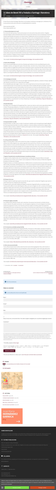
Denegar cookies (42, 487)
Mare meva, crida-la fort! (8, 402)
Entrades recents (6, 271)
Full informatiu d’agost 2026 (7, 447)
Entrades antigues (49, 271)
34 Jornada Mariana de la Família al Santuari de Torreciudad (18, 364)
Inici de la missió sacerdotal (8, 404)
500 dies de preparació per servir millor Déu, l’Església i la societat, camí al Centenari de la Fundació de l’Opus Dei (24, 445)
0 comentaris (20, 265)
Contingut (8, 16)
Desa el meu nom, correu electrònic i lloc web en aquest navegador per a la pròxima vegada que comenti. (27, 318)
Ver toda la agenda (6, 368)
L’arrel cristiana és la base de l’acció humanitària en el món (43, 273)
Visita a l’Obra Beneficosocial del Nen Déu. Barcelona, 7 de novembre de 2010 (27, 241)
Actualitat (15, 265)
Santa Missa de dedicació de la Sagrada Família (36, 174)
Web (4, 310)
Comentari (6, 321)
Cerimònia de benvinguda (16, 59)
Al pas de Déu (5, 395)
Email (5, 304)
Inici (4, 16)
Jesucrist (25, 135)
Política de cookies (16, 484)
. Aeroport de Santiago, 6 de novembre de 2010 (32, 59)
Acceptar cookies (17, 487)
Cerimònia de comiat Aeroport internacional (20, 261)
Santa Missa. (39, 98)
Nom (4, 297)
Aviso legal (16, 343)
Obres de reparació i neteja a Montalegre (9, 442)
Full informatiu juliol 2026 (6, 451)
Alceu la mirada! (6, 400)
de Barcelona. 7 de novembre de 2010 (38, 261)
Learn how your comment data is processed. (32, 354)
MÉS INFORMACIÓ (4, 461)
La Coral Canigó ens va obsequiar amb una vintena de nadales (11, 273)
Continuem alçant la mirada (8, 398)
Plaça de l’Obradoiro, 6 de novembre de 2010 (19, 118)
